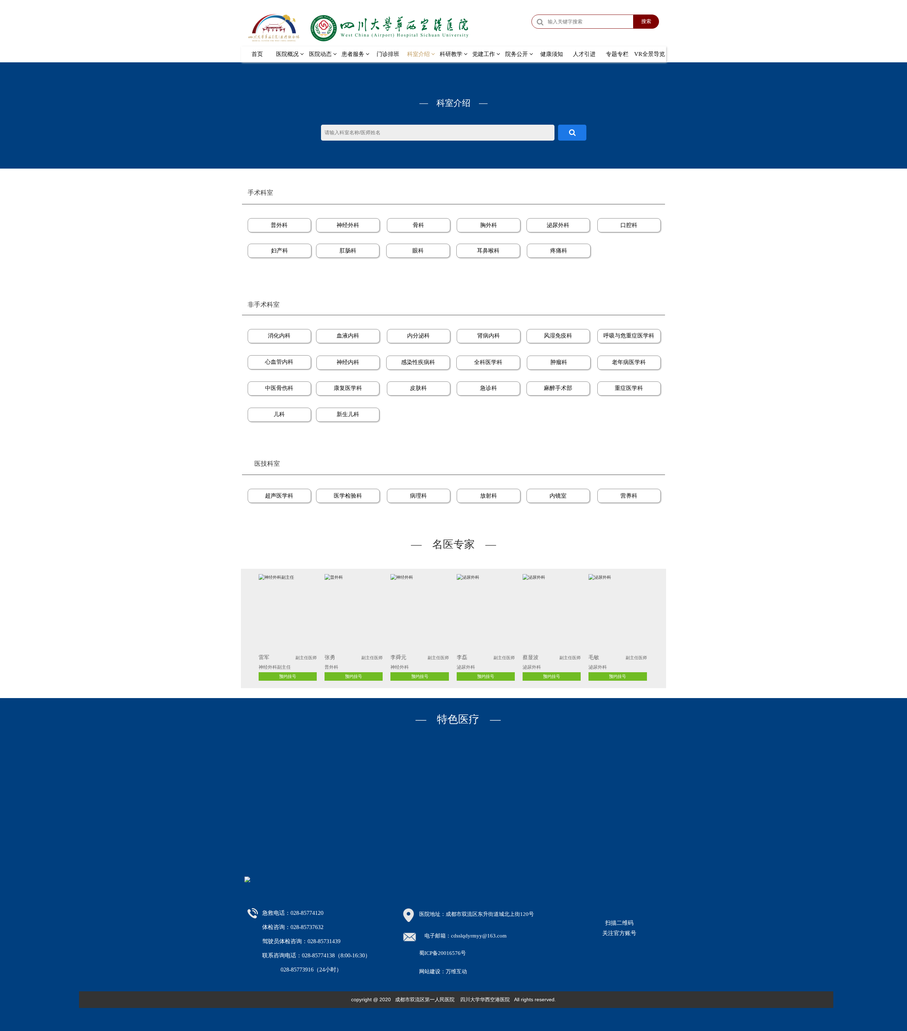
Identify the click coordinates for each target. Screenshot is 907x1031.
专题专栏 (617, 54)
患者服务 (354, 54)
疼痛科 (558, 251)
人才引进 (584, 54)
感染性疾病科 (418, 362)
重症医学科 (629, 388)
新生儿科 (348, 414)
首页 (257, 54)
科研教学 (452, 54)
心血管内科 (279, 362)
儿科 (279, 414)
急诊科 (488, 388)
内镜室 (558, 496)
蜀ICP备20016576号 (442, 953)
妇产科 (279, 251)
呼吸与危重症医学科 (628, 336)
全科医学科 (488, 362)
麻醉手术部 (558, 388)
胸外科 (488, 225)
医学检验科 (348, 496)
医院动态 (321, 54)
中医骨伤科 (279, 388)
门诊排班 (388, 54)
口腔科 (628, 225)
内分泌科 (418, 336)
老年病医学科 (629, 362)
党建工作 (484, 54)
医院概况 (288, 54)
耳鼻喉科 (488, 251)
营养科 (628, 496)
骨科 (418, 225)
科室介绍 (419, 54)
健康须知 (551, 54)
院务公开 (517, 54)
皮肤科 (418, 388)
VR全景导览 (649, 54)
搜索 (646, 21)
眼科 (418, 251)
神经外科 (348, 225)
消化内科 (279, 336)
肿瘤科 (558, 362)
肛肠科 (347, 251)
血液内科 (348, 336)
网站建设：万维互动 (443, 971)
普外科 (279, 225)
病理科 (418, 496)
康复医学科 (348, 388)
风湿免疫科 (558, 336)
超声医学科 (279, 496)
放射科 (488, 496)
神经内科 (348, 362)
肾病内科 (488, 336)
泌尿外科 (558, 225)
